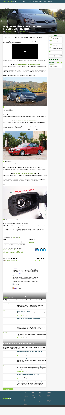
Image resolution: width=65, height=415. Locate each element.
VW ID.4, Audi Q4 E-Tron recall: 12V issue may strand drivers (57, 45)
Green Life (50, 1)
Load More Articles (7, 389)
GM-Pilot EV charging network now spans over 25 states (28, 374)
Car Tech (8, 8)
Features (25, 404)
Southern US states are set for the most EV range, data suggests (30, 366)
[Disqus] (25, 278)
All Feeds (40, 394)
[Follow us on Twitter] (37, 260)
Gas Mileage (26, 398)
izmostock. (39, 405)
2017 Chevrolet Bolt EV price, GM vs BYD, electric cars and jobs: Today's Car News (17, 249)
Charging (25, 394)
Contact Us (48, 395)
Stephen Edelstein (20, 371)
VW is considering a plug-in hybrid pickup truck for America (13, 252)
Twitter (19, 237)
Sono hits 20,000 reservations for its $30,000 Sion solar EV (13, 254)
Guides (45, 1)
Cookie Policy (49, 400)
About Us (48, 394)
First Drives (29, 1)
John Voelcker (8, 31)
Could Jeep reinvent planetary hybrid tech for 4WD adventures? (29, 325)
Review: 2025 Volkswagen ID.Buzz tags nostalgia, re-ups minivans (19, 295)
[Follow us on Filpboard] (43, 260)
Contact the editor (32, 244)
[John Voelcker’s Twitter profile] (18, 260)
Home (4, 8)
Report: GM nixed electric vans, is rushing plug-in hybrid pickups (14, 251)
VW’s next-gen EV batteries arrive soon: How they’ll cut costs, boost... (57, 49)
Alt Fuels (25, 401)
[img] (36, 250)
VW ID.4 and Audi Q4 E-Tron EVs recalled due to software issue (57, 52)
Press (48, 396)
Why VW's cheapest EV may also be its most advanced (58, 41)
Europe (20, 242)
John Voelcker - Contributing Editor (11, 260)
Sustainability (26, 396)
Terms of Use (49, 398)
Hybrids (40, 1)
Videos (33, 395)
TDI (8, 244)
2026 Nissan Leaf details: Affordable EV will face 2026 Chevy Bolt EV (19, 343)
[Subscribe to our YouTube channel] (41, 260)
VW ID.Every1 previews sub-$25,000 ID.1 (58, 56)
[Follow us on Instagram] (39, 260)
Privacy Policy (49, 401)
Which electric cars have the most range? (25, 333)
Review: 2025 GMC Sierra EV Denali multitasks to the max (28, 318)
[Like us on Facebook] (35, 260)
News (24, 1)
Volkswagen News (22, 244)
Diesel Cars (25, 403)
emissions (13, 242)
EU (16, 242)
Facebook (14, 237)
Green (23, 242)
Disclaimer (48, 399)
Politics (5, 244)
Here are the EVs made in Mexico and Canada (26, 358)
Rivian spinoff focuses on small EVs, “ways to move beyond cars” (30, 351)
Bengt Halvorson (5, 297)
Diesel (9, 242)
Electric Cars (35, 1)
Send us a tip (32, 241)
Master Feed (41, 395)
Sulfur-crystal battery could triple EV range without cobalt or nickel (30, 381)
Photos (33, 394)
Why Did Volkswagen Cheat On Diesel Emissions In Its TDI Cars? (27, 120)
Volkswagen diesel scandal (14, 244)
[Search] (59, 1)
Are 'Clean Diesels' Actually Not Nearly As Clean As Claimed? (24, 173)
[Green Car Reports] (11, 1)
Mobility (25, 395)
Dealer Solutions (34, 399)
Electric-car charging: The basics (23, 311)
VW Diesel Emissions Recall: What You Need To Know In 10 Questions (27, 64)
